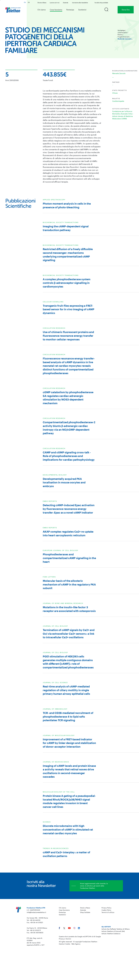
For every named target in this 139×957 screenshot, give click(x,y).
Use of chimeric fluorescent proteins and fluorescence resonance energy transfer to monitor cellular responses (68, 335)
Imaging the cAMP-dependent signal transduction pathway (66, 228)
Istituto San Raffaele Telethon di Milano (116, 929)
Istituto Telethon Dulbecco (111, 933)
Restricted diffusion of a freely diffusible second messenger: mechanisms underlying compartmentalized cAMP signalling (68, 254)
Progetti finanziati (123, 37)
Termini (68, 939)
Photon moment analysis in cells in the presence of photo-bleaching (67, 205)
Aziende (65, 2)
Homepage (121, 30)
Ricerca (120, 34)
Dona (126, 10)
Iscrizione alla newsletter (80, 2)
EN (29, 2)
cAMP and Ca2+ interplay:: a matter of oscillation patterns (66, 854)
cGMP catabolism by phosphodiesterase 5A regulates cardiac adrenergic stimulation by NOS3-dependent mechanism (68, 398)
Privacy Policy (106, 908)
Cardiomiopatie (118, 101)
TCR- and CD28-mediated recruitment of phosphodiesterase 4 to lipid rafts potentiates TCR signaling (68, 716)
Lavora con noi (54, 2)
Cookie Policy (106, 910)
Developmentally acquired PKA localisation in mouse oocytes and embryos (64, 482)
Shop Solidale (85, 912)
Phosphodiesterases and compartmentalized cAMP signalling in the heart (69, 558)
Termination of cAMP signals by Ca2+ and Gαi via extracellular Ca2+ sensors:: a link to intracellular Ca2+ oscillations (68, 633)
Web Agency (75, 944)
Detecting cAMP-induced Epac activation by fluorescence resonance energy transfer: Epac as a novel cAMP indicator (68, 509)
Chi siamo (41, 10)
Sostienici (82, 10)
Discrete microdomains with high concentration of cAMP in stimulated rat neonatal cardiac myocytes (68, 829)
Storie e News (41, 2)
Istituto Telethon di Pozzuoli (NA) (113, 931)
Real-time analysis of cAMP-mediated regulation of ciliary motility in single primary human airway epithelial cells (66, 690)
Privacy (61, 939)
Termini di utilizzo (108, 912)
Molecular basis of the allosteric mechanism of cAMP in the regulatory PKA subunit (69, 584)
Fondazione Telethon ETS (36, 908)
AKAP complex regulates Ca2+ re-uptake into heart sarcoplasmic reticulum (68, 533)
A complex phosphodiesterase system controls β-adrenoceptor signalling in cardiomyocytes (66, 283)
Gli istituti (106, 927)
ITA (25, 2)
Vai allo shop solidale (101, 2)
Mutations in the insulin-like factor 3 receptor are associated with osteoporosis (69, 609)
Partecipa (70, 10)
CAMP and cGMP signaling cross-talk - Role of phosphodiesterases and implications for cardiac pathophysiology (69, 456)
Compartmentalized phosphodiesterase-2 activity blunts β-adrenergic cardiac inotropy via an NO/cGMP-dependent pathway (69, 428)
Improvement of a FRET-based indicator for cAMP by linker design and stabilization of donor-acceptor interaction (69, 743)
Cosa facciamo (56, 10)
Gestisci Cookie (64, 944)
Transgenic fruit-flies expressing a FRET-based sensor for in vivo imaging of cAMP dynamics (68, 309)
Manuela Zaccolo (118, 73)
